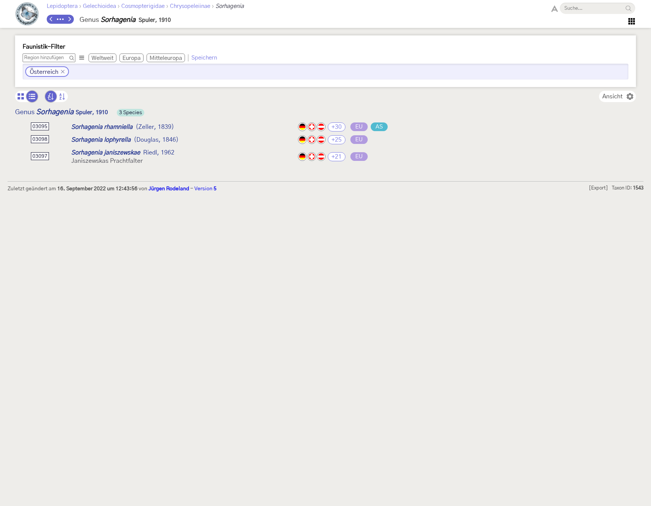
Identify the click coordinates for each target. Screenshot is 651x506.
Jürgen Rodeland (168, 188)
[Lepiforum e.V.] (27, 15)
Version (205, 188)
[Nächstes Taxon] (69, 19)
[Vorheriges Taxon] (51, 19)
